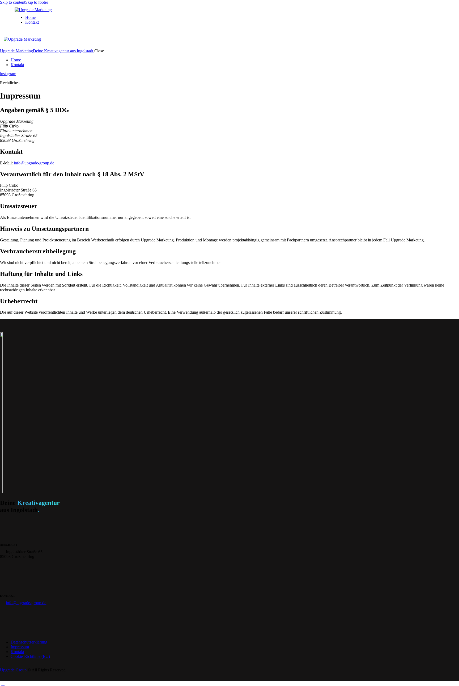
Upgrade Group (13, 670)
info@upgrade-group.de (34, 163)
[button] (3, 41)
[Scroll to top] (3, 683)
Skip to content (12, 2)
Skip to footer (36, 2)
